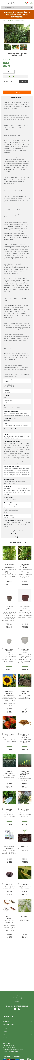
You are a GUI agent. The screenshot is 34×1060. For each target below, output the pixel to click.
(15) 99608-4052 (10, 1047)
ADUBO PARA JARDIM (24, 692)
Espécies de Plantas (8, 1024)
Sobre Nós (6, 1021)
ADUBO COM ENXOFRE (25, 809)
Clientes (5, 1031)
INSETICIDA (25, 884)
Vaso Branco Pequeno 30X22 (9, 650)
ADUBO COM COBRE (9, 809)
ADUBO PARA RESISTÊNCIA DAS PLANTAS (24, 773)
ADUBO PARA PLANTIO (9, 692)
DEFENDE (9, 884)
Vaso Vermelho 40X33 (25, 607)
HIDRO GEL (24, 846)
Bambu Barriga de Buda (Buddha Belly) (9, 565)
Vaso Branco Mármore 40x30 (25, 650)
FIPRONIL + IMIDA (9, 917)
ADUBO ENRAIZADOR (9, 772)
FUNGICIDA (24, 917)
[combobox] (15, 7)
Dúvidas (5, 1028)
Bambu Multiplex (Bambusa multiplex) (25, 565)
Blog (4, 1034)
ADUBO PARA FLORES (9, 734)
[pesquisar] (31, 7)
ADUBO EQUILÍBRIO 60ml (9, 847)
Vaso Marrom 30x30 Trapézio (9, 608)
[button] (8, 49)
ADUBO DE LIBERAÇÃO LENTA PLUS (24, 735)
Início (4, 20)
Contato (5, 1038)
